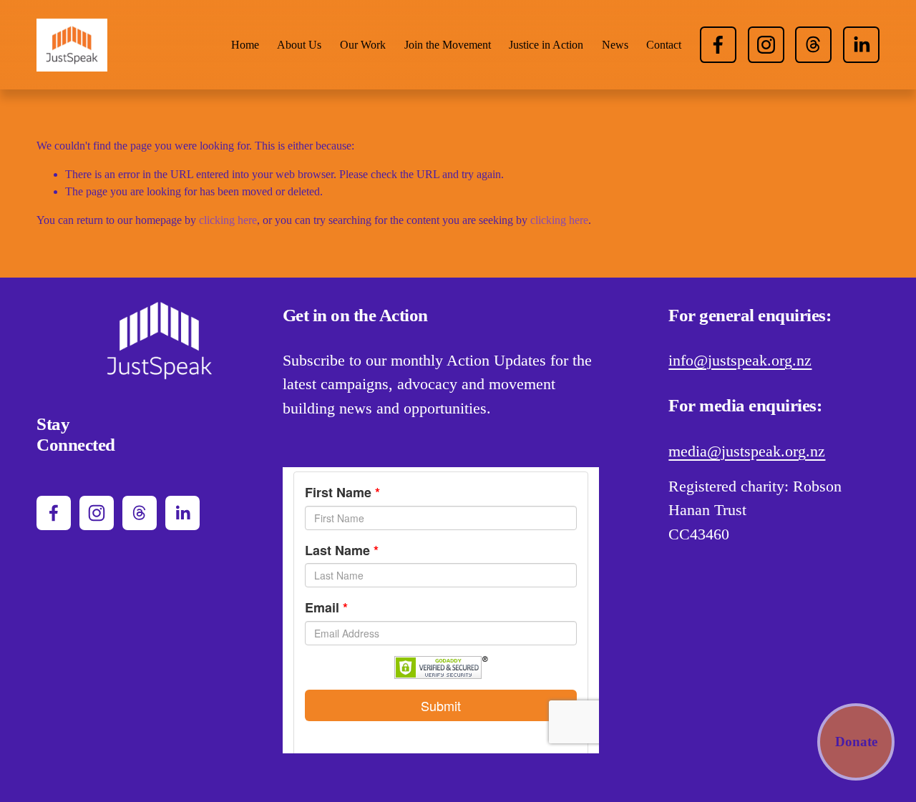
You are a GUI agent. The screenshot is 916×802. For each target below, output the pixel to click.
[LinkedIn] (861, 44)
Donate (856, 741)
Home (245, 45)
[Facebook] (718, 44)
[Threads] (813, 44)
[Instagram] (766, 44)
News (615, 45)
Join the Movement (447, 45)
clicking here (228, 220)
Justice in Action (546, 45)
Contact (663, 45)
